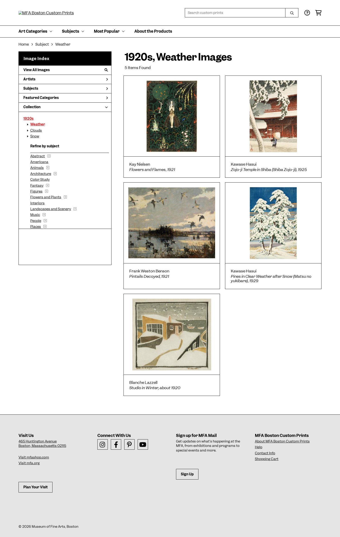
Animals (37, 167)
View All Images (36, 70)
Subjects (30, 88)
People (35, 220)
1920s (28, 118)
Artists (29, 79)
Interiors (37, 203)
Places (35, 226)
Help (258, 447)
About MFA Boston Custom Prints (282, 441)
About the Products (153, 31)
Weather (37, 124)
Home (24, 44)
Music (35, 214)
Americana (39, 162)
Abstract (37, 156)
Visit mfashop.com (34, 457)
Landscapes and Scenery (50, 209)
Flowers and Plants (45, 197)
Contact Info (265, 453)
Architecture (40, 173)
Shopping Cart (266, 459)
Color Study (40, 179)
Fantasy (36, 185)
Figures (36, 191)
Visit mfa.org (29, 463)
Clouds (36, 130)
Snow (34, 136)
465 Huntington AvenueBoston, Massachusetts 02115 (42, 443)
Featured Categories (41, 97)
